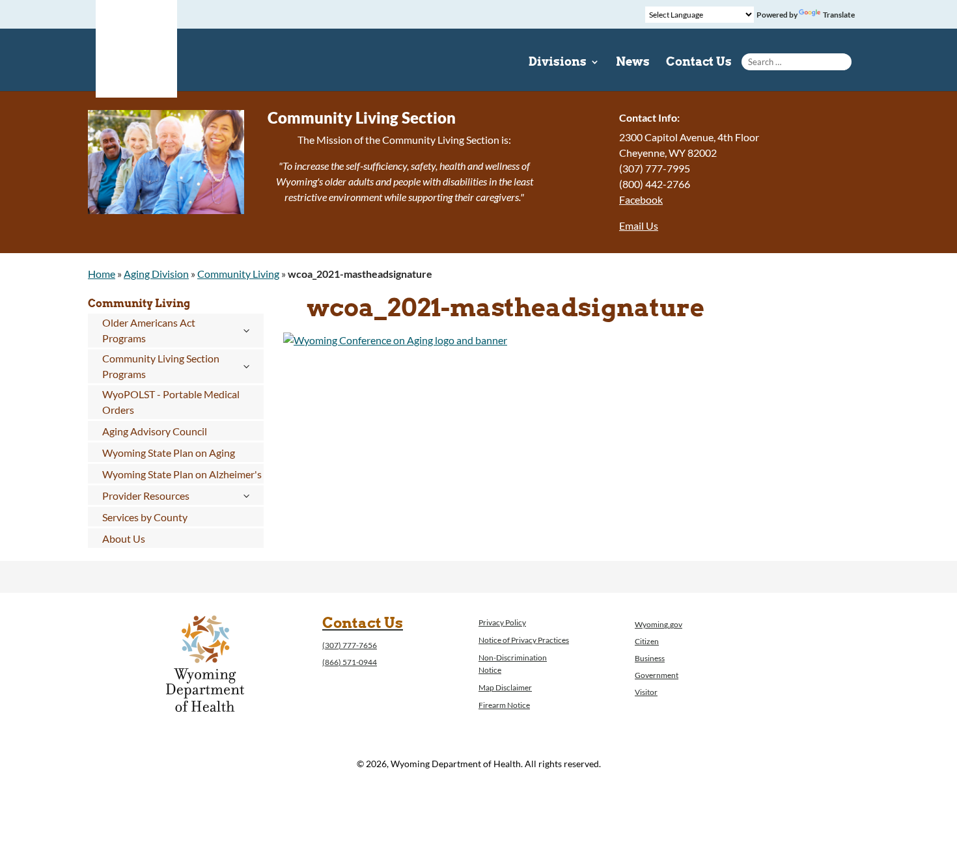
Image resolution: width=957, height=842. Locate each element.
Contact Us (699, 62)
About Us (123, 538)
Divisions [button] (558, 62)
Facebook (641, 199)
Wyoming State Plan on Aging (168, 452)
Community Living (238, 273)
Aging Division (156, 273)
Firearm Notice (504, 705)
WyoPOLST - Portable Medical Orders (171, 402)
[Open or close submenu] (246, 330)
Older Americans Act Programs (148, 330)
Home (101, 273)
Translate (839, 15)
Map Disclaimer (505, 687)
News (633, 62)
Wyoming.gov (658, 624)
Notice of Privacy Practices (523, 640)
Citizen (647, 641)
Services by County (144, 517)
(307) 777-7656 (349, 645)
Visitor (646, 692)
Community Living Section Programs (160, 366)
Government (656, 675)
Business (650, 658)
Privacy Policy (502, 622)
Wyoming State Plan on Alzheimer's (182, 474)
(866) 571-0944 (349, 662)
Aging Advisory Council (154, 431)
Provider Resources (145, 495)
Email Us (638, 225)
